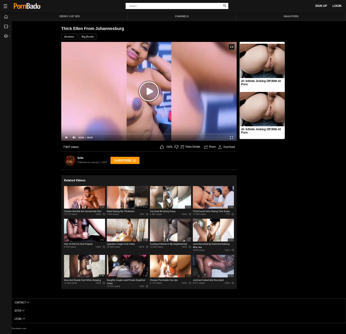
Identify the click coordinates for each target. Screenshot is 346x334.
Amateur (69, 36)
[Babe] (70, 160)
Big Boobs (88, 36)
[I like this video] (162, 147)
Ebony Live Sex (69, 16)
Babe (80, 157)
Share (212, 146)
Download (229, 146)
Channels (181, 16)
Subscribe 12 (125, 160)
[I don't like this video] (176, 147)
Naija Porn (291, 16)
